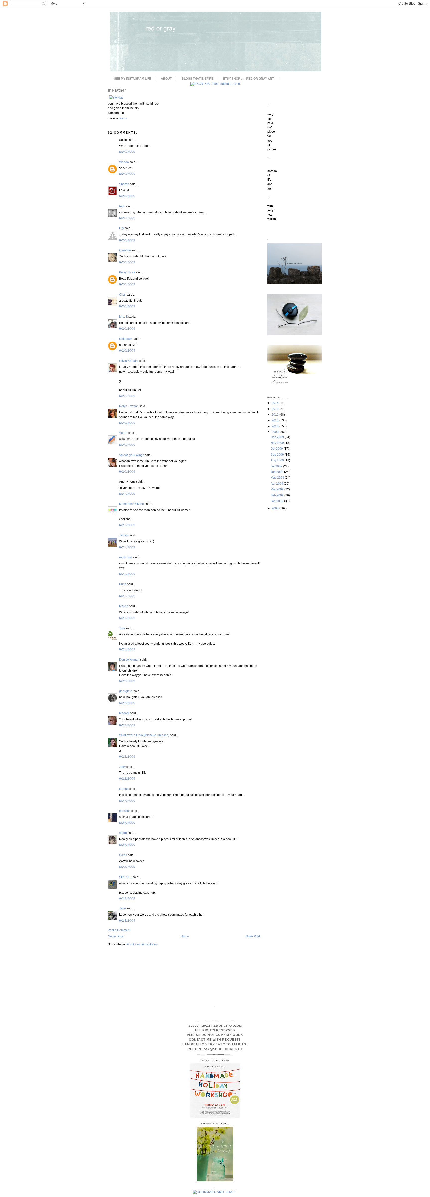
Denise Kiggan (129, 659)
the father (117, 90)
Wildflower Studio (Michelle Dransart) (144, 735)
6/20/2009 (127, 151)
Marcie (123, 606)
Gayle (123, 854)
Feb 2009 (277, 495)
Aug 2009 (278, 460)
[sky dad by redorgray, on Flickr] (116, 97)
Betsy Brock (127, 272)
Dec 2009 (278, 437)
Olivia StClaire (129, 360)
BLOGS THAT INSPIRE (197, 78)
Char (122, 294)
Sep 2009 (278, 454)
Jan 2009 (277, 501)
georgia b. (126, 691)
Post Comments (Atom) (142, 944)
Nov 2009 (278, 442)
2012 (275, 414)
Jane (122, 908)
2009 (275, 431)
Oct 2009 (277, 448)
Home (185, 936)
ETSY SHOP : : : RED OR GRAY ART (248, 78)
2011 (275, 420)
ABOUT (166, 78)
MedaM (124, 713)
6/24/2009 (127, 920)
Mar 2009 (277, 489)
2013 (275, 408)
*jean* (123, 432)
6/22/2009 (127, 681)
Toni (122, 628)
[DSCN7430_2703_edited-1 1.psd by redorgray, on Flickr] (215, 83)
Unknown (125, 338)
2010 (275, 426)
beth (122, 206)
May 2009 (278, 477)
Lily (121, 228)
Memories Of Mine (131, 503)
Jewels (124, 535)
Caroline (125, 250)
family (123, 119)
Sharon (124, 184)
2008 (275, 508)
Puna (122, 584)
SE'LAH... (125, 877)
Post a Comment (119, 930)
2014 (275, 402)
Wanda (124, 162)
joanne (124, 788)
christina (125, 810)
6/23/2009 (127, 866)
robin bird (125, 557)
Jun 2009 (277, 471)
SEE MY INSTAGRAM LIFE (132, 78)
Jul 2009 (277, 466)
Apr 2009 (277, 483)
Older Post (253, 936)
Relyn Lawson (129, 406)
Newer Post (116, 936)
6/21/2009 (127, 493)
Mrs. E (123, 316)
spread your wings (131, 455)
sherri (123, 832)
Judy (122, 766)
